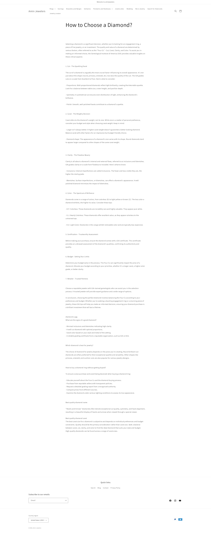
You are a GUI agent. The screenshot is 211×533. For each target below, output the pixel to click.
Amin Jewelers (37, 528)
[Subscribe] (65, 500)
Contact (106, 488)
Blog (99, 488)
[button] (52, 8)
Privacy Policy (115, 488)
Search (93, 488)
